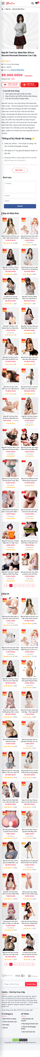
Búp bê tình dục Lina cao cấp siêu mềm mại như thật (29, 359)
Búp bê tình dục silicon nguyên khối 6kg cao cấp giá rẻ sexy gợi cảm (29, 741)
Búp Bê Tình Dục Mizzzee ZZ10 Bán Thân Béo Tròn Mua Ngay (29, 543)
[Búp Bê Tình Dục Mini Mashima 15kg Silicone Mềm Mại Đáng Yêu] (10, 406)
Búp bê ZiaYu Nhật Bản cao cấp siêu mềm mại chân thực (10, 802)
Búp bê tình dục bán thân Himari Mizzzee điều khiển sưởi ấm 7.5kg (29, 449)
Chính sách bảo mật (10, 1022)
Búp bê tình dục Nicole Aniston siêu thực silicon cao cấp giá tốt (29, 802)
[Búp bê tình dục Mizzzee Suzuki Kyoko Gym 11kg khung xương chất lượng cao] (10, 468)
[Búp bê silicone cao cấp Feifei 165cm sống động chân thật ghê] (29, 257)
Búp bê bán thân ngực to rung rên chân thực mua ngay (10, 618)
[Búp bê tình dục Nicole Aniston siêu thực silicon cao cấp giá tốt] (29, 789)
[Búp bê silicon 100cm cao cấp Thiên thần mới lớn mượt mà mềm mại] (10, 225)
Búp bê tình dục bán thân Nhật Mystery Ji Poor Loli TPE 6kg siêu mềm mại (29, 238)
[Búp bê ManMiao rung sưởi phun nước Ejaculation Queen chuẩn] (10, 729)
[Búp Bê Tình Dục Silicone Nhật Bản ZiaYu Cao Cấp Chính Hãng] (29, 315)
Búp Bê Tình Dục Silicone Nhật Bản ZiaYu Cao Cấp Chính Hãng (29, 328)
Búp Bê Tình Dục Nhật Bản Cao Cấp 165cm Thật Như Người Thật (29, 298)
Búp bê (6, 593)
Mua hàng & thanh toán (30, 1024)
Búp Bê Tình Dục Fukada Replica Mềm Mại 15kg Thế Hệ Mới (10, 574)
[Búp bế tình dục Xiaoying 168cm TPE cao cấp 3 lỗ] (10, 760)
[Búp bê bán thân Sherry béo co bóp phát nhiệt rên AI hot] (10, 499)
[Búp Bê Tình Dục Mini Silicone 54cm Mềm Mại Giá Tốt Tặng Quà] (10, 881)
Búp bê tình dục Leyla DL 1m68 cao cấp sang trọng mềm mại (29, 389)
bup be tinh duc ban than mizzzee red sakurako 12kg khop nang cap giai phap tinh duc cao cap (29, 512)
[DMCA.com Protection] (20, 1040)
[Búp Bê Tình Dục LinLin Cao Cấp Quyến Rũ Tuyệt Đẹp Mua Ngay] (10, 347)
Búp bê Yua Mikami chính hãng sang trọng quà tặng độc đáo (29, 480)
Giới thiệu (6, 1025)
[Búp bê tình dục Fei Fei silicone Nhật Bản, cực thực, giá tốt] (10, 850)
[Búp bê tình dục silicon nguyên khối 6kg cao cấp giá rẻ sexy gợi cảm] (29, 729)
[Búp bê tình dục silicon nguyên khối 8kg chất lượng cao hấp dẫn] (29, 819)
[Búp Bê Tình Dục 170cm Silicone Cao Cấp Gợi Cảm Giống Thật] (10, 257)
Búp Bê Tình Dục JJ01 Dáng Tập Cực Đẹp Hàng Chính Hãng (10, 328)
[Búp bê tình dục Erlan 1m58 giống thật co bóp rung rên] (10, 699)
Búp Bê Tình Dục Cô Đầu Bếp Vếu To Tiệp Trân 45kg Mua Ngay (10, 543)
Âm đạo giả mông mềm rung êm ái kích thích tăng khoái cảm (10, 831)
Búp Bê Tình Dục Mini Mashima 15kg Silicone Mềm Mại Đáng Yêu (10, 418)
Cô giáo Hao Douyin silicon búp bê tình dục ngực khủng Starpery (10, 298)
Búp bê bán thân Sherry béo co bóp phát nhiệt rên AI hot (10, 511)
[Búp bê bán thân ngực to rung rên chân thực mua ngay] (10, 606)
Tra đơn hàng (31, 984)
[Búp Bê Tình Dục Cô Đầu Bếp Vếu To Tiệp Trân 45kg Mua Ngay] (10, 530)
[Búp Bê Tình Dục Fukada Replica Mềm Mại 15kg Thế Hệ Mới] (10, 561)
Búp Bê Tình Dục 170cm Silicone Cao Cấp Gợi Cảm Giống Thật (11, 269)
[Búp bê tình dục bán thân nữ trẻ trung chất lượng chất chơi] (10, 637)
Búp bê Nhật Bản (17, 70)
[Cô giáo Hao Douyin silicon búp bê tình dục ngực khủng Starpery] (10, 286)
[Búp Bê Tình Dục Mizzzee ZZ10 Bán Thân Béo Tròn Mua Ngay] (29, 530)
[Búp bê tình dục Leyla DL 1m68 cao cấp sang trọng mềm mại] (29, 376)
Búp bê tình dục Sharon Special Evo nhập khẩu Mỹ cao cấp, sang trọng (29, 923)
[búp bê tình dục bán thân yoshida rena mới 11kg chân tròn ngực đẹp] (29, 561)
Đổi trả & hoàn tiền (28, 1032)
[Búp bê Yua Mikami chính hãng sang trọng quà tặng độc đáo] (29, 468)
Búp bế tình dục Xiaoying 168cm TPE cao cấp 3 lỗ (10, 771)
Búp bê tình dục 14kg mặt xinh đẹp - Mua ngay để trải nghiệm (29, 712)
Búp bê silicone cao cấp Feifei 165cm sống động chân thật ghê (29, 269)
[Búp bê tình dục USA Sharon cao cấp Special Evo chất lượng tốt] (10, 376)
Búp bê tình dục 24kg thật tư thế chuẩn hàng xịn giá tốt (29, 894)
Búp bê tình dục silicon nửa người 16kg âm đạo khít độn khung (29, 681)
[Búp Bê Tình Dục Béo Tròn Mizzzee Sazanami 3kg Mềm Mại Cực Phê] (10, 437)
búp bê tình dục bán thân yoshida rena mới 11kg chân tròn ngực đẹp (29, 574)
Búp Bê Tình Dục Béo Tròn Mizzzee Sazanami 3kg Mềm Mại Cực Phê (10, 449)
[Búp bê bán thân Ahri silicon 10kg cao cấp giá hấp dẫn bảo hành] (10, 911)
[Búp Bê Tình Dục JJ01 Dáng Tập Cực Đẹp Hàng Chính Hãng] (10, 315)
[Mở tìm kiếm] (32, 3)
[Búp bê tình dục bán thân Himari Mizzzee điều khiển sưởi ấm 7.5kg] (29, 437)
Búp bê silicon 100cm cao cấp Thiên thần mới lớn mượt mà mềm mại (10, 238)
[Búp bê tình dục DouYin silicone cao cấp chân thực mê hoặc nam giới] (10, 942)
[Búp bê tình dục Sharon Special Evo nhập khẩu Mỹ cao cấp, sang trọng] (29, 911)
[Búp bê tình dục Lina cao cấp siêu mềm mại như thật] (29, 347)
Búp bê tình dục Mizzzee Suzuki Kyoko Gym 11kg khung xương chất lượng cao (10, 481)
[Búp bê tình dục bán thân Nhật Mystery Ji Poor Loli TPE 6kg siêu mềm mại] (29, 225)
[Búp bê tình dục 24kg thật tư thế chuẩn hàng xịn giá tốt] (29, 881)
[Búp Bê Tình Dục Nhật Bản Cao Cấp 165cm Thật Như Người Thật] (29, 286)
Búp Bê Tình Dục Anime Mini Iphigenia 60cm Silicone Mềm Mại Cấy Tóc (29, 419)
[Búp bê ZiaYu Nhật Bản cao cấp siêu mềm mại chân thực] (10, 789)
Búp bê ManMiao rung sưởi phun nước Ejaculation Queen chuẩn (10, 741)
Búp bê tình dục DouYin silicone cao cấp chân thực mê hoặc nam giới (10, 954)
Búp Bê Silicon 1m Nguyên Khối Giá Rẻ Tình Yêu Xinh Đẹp (29, 862)
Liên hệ (5, 1028)
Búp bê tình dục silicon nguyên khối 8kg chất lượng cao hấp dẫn (29, 831)
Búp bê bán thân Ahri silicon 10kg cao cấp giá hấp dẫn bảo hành (10, 923)
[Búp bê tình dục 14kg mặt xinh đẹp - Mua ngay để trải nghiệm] (29, 699)
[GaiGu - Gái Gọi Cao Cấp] (11, 3)
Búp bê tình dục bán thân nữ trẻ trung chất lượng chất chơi (10, 649)
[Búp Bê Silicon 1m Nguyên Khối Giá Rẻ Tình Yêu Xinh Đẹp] (29, 850)
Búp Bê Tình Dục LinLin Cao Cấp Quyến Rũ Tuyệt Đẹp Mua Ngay (10, 359)
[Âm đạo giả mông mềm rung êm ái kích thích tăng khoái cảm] (10, 819)
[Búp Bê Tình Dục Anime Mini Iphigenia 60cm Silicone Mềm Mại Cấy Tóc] (29, 406)
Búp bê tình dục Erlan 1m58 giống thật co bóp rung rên (10, 712)
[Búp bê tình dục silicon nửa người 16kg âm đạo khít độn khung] (29, 668)
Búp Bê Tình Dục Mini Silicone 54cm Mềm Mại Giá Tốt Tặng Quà (10, 894)
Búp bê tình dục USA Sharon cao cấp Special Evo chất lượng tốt (10, 389)
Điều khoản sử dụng (9, 1019)
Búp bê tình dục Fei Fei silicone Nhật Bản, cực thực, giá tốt (10, 862)
